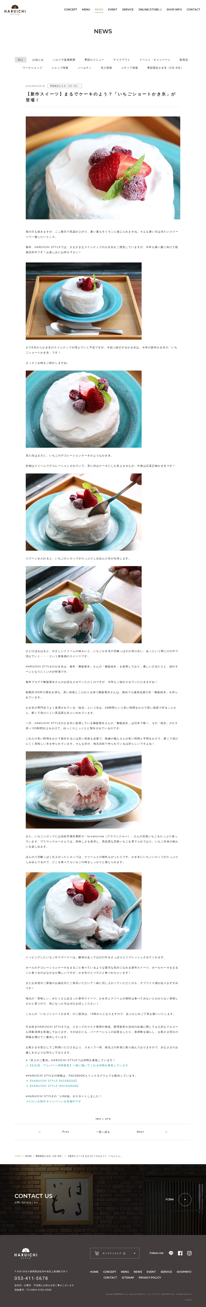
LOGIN (188, 1300)
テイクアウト (121, 59)
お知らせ (38, 59)
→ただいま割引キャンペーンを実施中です (53, 1101)
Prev (66, 1131)
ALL (20, 59)
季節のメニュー (94, 59)
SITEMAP (128, 1277)
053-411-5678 (31, 1278)
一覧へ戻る (103, 1131)
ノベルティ (85, 67)
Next (140, 1131)
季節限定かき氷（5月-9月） (165, 67)
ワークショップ (32, 67)
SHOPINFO (184, 1271)
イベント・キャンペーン (155, 59)
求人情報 (106, 67)
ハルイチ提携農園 (64, 59)
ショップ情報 (60, 67)
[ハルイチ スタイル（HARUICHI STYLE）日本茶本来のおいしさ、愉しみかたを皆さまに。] (15, 10)
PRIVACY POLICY (150, 1277)
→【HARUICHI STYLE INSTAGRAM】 (53, 1085)
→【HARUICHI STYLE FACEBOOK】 (52, 1080)
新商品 (184, 59)
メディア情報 (129, 67)
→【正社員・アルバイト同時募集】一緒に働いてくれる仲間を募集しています (77, 1065)
